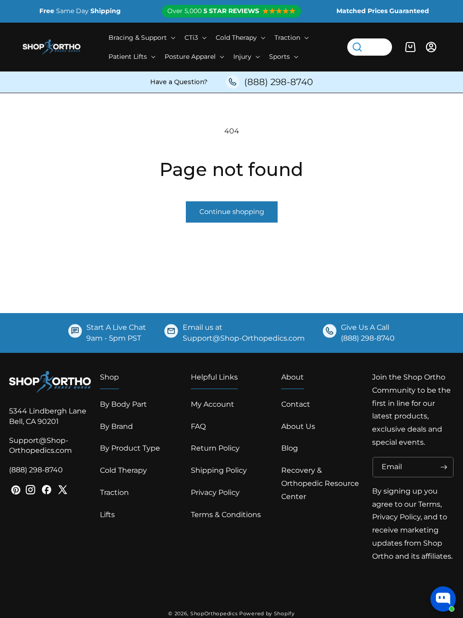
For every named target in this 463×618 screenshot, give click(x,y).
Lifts (107, 514)
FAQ (198, 426)
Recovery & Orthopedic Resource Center (320, 483)
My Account (212, 404)
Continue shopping (231, 211)
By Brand (116, 426)
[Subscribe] (444, 467)
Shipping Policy (219, 470)
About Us (298, 426)
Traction (114, 492)
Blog (289, 448)
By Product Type (130, 448)
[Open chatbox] (443, 599)
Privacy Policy (215, 492)
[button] (141, 37)
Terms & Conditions (226, 514)
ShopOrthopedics (214, 613)
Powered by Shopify (267, 613)
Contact (295, 404)
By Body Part (123, 404)
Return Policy (215, 448)
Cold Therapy (123, 470)
